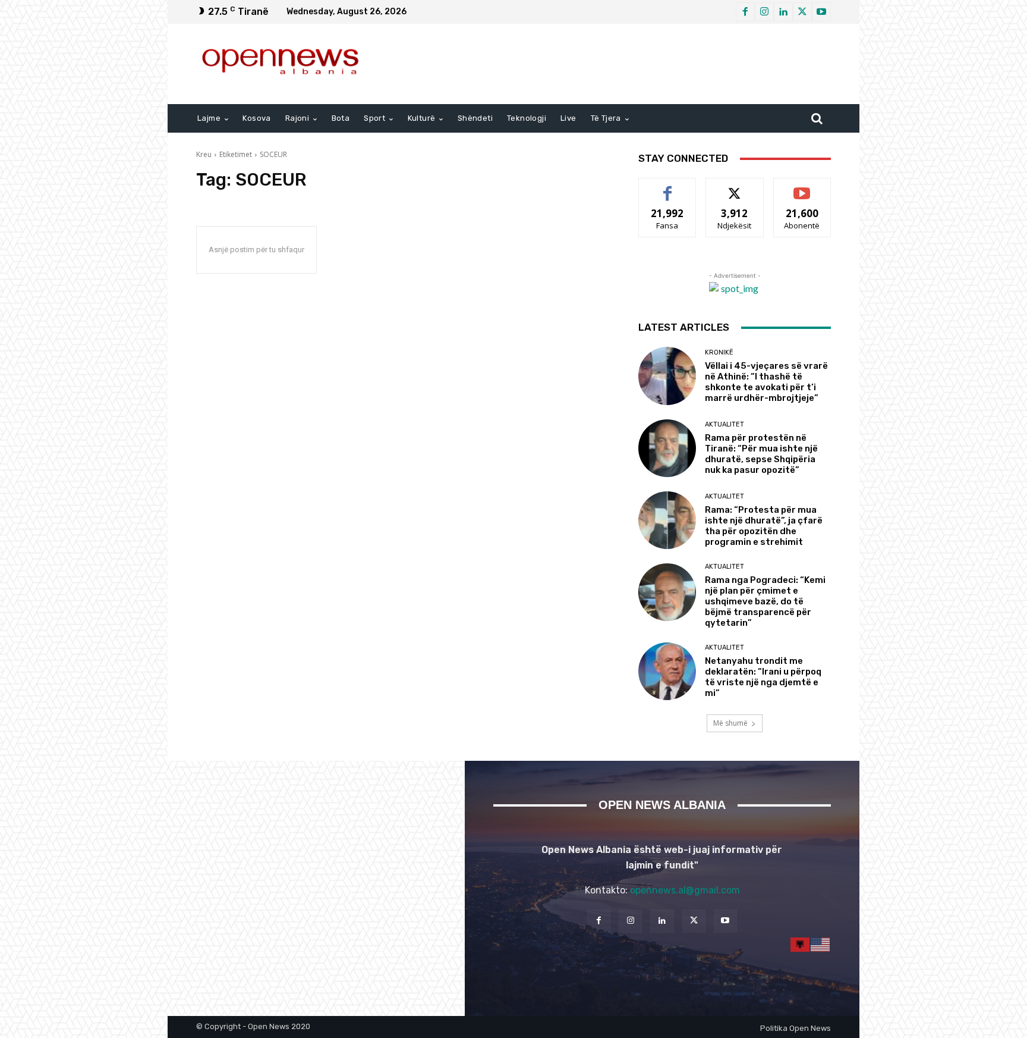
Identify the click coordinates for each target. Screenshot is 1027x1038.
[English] (821, 944)
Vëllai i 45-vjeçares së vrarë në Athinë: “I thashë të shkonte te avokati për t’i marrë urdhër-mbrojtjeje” (766, 381)
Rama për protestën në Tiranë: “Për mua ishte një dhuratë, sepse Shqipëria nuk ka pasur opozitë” (761, 453)
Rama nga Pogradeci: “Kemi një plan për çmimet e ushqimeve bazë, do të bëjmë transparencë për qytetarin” (765, 601)
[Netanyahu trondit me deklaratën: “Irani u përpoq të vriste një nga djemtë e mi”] (667, 671)
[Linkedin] (783, 11)
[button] (816, 118)
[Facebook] (745, 11)
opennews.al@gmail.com (685, 890)
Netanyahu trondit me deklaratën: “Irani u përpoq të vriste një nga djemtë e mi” (763, 677)
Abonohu (802, 187)
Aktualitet (724, 424)
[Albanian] (800, 944)
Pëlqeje (667, 187)
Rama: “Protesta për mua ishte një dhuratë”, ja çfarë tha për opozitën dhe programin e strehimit (764, 525)
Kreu (204, 154)
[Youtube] (821, 11)
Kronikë (719, 352)
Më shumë (730, 723)
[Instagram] (764, 11)
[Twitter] (802, 11)
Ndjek (734, 187)
